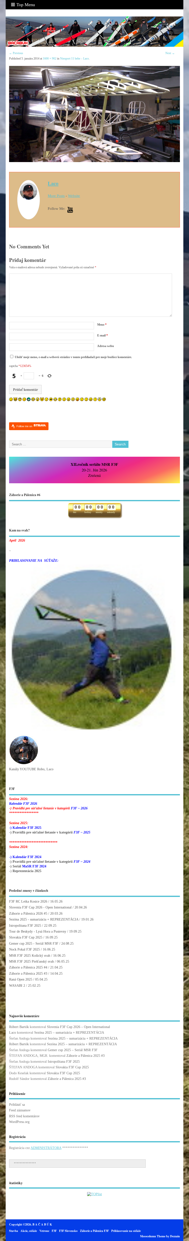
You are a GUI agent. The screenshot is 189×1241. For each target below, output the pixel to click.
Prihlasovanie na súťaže (126, 1231)
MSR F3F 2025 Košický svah (29, 955)
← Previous (16, 53)
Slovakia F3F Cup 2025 (25, 937)
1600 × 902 (49, 58)
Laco (53, 183)
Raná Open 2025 (20, 979)
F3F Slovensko (68, 1231)
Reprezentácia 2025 (27, 871)
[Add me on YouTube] (70, 210)
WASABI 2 (17, 985)
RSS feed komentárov (24, 1116)
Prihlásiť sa (17, 1104)
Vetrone (44, 1231)
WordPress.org (19, 1122)
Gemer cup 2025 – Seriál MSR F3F (72, 1050)
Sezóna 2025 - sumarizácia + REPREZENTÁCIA (43, 919)
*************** (25, 1163)
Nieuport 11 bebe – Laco (74, 58)
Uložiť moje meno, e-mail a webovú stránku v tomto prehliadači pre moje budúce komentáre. (73, 357)
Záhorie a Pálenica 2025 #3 (28, 973)
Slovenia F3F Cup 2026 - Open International (40, 907)
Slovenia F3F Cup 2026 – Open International (78, 1027)
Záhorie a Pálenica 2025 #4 (28, 967)
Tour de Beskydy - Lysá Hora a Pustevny (37, 931)
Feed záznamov (20, 1110)
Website (74, 196)
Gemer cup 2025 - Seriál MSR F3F (33, 943)
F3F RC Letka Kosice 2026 (28, 901)
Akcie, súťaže (28, 1231)
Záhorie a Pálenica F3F (94, 1231)
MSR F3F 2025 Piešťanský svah (31, 961)
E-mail (102, 335)
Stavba (13, 1231)
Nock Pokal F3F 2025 (24, 949)
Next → (170, 53)
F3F (54, 1231)
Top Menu (25, 4)
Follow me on (24, 426)
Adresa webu (105, 346)
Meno (102, 324)
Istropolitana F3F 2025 (25, 925)
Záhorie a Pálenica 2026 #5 (28, 913)
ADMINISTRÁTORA (46, 1148)
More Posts (56, 196)
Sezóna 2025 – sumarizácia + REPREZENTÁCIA (69, 1032)
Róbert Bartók (19, 1027)
